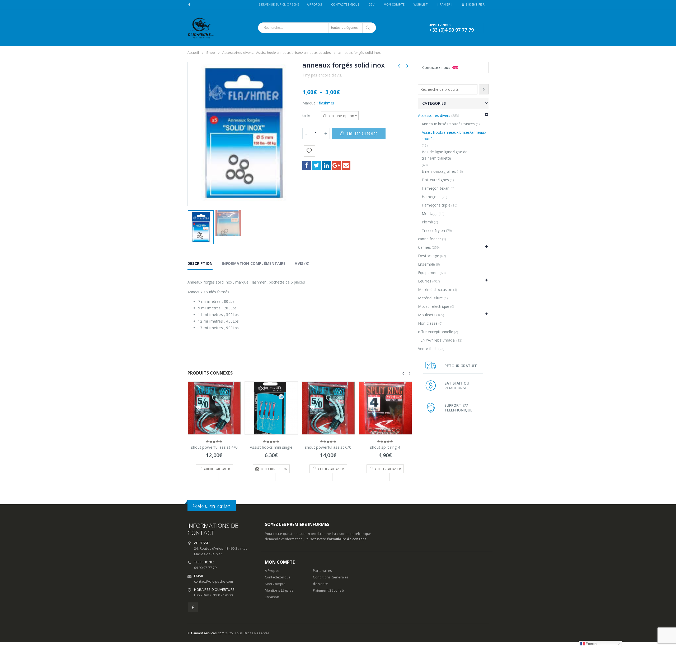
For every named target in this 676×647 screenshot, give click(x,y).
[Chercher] (368, 28)
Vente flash (428, 348)
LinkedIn (326, 165)
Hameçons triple (436, 205)
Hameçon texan (436, 188)
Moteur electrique (433, 306)
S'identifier (475, 4)
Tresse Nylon (433, 230)
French (591, 644)
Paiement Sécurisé (328, 590)
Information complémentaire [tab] (253, 263)
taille (306, 115)
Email (346, 165)
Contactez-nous (440, 67)
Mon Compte (394, 4)
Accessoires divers (434, 115)
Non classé (428, 323)
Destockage (428, 255)
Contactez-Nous (345, 4)
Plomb (427, 221)
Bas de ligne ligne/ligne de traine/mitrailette (444, 155)
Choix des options (274, 468)
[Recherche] (484, 89)
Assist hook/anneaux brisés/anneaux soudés (454, 135)
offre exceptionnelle (435, 331)
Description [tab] (200, 263)
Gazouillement (316, 165)
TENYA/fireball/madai (437, 340)
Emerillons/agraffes (439, 171)
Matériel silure (430, 297)
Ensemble (426, 264)
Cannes (424, 247)
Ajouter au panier (362, 133)
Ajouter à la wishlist (214, 477)
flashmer (326, 103)
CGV (372, 4)
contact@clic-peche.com (213, 581)
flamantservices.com (207, 633)
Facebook (306, 165)
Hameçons (431, 196)
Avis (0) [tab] (302, 263)
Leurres (424, 281)
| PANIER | (445, 4)
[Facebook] (189, 4)
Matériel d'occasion (435, 289)
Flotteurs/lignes (435, 179)
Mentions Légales (279, 590)
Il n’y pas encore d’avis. (322, 75)
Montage (430, 213)
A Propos (314, 4)
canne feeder (429, 238)
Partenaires (322, 570)
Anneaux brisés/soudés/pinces (448, 123)
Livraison (272, 597)
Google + (336, 165)
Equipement (428, 272)
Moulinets (426, 314)
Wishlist (421, 4)
